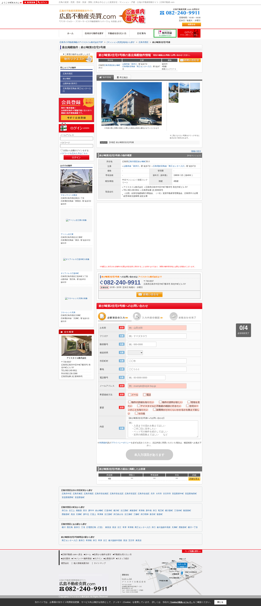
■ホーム (87, 554)
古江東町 (128, 514)
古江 (119, 527)
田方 (85, 511)
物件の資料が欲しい (172, 402)
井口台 (65, 511)
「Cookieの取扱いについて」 (181, 602)
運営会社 (65, 563)
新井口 (134, 64)
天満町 (79, 514)
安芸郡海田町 (191, 494)
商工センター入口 (144, 66)
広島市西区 (108, 65)
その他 (141, 413)
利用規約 (103, 443)
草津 (124, 527)
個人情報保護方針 (81, 563)
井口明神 (144, 514)
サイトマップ (100, 563)
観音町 (160, 514)
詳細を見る (194, 479)
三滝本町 (178, 511)
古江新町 (108, 514)
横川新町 (169, 511)
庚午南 (149, 511)
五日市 (131, 540)
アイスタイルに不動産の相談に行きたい (160, 406)
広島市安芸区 (131, 494)
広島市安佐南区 (102, 494)
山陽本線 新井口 (70, 83)
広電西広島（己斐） (95, 527)
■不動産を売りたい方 (122, 554)
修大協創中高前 (164, 527)
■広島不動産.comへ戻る (71, 554)
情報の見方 (196, 151)
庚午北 (86, 514)
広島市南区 (89, 494)
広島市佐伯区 (144, 494)
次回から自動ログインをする (76, 150)
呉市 (153, 494)
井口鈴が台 (118, 514)
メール (134, 394)
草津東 (100, 514)
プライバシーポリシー (121, 443)
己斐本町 (108, 511)
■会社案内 (65, 558)
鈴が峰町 (116, 65)
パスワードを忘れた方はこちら (74, 153)
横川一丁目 (193, 527)
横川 (64, 527)
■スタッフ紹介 (122, 558)
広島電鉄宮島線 (128, 66)
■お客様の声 (109, 558)
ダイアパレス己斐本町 (70, 273)
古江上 (72, 511)
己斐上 (93, 514)
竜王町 (161, 511)
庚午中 (91, 511)
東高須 (108, 527)
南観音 (79, 511)
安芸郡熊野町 (68, 497)
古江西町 (124, 511)
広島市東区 (78, 494)
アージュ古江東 (67, 234)
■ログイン (97, 558)
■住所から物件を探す (101, 554)
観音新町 (187, 511)
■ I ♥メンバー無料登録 (82, 558)
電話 (148, 394)
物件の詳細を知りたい (142, 402)
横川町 (116, 511)
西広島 (70, 527)
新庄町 (153, 514)
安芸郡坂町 (80, 497)
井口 (155, 511)
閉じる (220, 602)
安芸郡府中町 (178, 494)
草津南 (142, 511)
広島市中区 (67, 494)
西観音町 (66, 514)
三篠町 (136, 514)
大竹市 (159, 494)
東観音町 (133, 511)
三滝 (83, 527)
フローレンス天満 (68, 312)
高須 (73, 514)
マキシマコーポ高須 (69, 195)
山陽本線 (126, 64)
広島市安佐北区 (117, 494)
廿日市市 (167, 494)
